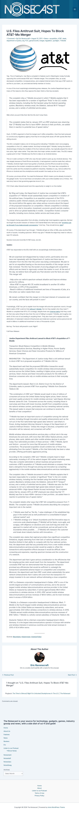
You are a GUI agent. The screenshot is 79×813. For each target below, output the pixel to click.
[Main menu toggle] (75, 9)
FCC (26, 41)
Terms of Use (39, 793)
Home (6, 728)
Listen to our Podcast (11, 748)
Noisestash (8, 755)
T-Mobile (63, 41)
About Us (7, 731)
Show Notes (12, 751)
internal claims (55, 311)
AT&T (60, 38)
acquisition (53, 38)
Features (7, 734)
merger (41, 41)
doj (23, 41)
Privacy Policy (39, 796)
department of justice (14, 41)
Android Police (36, 637)
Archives (7, 770)
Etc (5, 745)
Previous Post (8, 675)
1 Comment (11, 38)
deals (64, 38)
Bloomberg (17, 637)
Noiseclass (7, 762)
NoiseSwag (8, 765)
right (61, 225)
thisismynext (25, 637)
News (46, 38)
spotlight (56, 41)
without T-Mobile (35, 309)
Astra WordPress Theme (56, 807)
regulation (48, 41)
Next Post (72, 675)
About (39, 788)
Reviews (6, 741)
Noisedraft (7, 758)
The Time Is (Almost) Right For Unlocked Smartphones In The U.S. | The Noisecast (41, 693)
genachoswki (34, 41)
